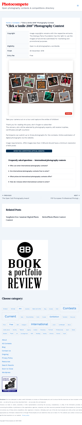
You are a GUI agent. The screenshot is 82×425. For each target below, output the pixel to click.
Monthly (15, 329)
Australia (27, 308)
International (39, 324)
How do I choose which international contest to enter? (30, 182)
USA (32, 333)
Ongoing (5, 354)
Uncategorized (24, 333)
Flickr (4, 324)
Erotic (38, 317)
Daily (22, 317)
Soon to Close (7, 369)
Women (58, 333)
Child (57, 308)
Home (8, 23)
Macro (69, 324)
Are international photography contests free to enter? (29, 171)
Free (11, 324)
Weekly (45, 333)
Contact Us (6, 351)
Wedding (38, 333)
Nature (22, 330)
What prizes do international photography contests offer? (31, 176)
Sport (67, 330)
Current (10, 316)
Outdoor (36, 329)
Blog (45, 308)
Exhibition (54, 317)
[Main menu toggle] (78, 5)
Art (20, 309)
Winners (52, 333)
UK (17, 333)
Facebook (65, 317)
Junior (54, 324)
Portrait (50, 330)
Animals (13, 309)
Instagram (24, 324)
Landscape (62, 324)
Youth (64, 333)
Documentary (30, 317)
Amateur (5, 309)
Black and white (36, 309)
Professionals (59, 330)
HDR (18, 324)
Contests (15, 23)
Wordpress (6, 372)
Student (5, 333)
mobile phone (6, 329)
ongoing (28, 329)
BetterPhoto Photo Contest (54, 217)
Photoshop (43, 329)
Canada (51, 308)
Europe (44, 317)
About (4, 340)
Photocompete (15, 4)
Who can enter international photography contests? (29, 166)
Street (73, 330)
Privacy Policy (7, 358)
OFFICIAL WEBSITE (29, 151)
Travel (11, 333)
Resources (6, 362)
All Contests (7, 343)
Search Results (8, 365)
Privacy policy (25, 415)
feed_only (72, 317)
